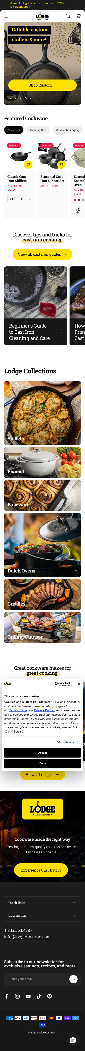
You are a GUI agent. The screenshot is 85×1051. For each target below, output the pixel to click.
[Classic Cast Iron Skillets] (19, 156)
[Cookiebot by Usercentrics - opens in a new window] (53, 684)
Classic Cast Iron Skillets (17, 178)
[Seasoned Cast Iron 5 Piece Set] (52, 156)
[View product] (28, 164)
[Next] (79, 5)
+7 (29, 198)
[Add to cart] (61, 164)
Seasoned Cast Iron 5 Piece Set (52, 178)
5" (22, 199)
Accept (42, 752)
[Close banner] (79, 684)
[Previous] (5, 5)
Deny (42, 763)
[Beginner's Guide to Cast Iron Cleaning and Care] (35, 305)
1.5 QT (78, 210)
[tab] (13, 130)
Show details (65, 742)
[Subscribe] (73, 979)
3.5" (12, 199)
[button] (73, 1040)
